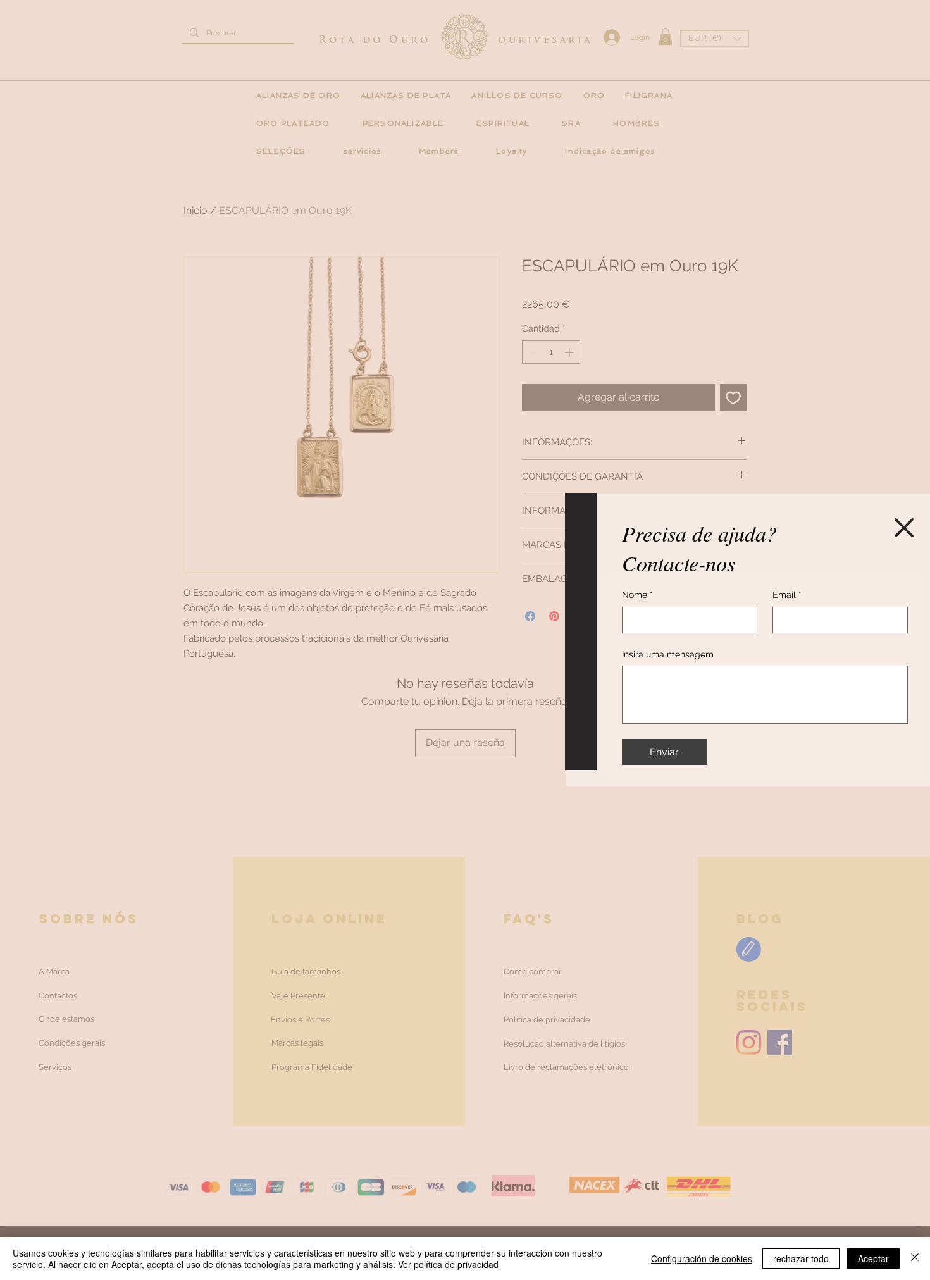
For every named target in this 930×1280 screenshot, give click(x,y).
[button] (904, 527)
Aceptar (873, 1258)
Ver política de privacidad (448, 1264)
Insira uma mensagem (668, 654)
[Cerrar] (914, 1258)
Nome (637, 595)
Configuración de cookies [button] (701, 1258)
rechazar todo (801, 1258)
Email (787, 595)
